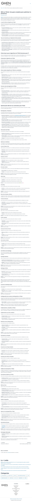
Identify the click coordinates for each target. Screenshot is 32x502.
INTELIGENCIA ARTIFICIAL (22, 475)
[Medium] (28, 483)
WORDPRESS (16, 493)
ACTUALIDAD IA (4, 475)
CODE (15, 475)
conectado (8, 452)
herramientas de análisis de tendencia (20, 115)
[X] (27, 483)
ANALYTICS (10, 475)
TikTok (2, 17)
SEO (16, 492)
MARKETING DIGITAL (16, 490)
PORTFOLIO (16, 491)
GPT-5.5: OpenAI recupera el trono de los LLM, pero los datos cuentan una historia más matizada (14, 466)
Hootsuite (3, 427)
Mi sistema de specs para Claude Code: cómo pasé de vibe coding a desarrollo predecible (13, 470)
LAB (28, 475)
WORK (16, 494)
